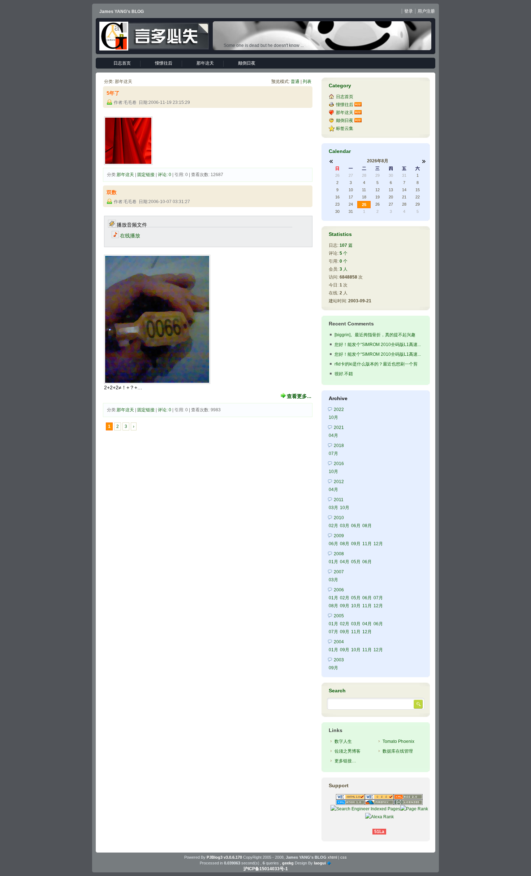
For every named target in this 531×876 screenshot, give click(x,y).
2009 (339, 535)
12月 (378, 543)
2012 (339, 481)
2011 (339, 499)
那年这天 (205, 63)
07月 (333, 453)
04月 (333, 435)
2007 (339, 571)
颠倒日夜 (246, 63)
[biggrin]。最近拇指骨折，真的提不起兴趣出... (374, 335)
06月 (356, 525)
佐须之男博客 (347, 751)
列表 (307, 81)
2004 (339, 641)
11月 (367, 543)
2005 (339, 615)
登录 (408, 11)
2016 (339, 463)
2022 (339, 409)
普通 (295, 81)
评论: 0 (164, 174)
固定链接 (146, 174)
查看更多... (299, 396)
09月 (356, 543)
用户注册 (426, 11)
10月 (333, 417)
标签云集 (344, 128)
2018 (339, 445)
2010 (339, 517)
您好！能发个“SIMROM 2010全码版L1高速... (377, 344)
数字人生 (343, 741)
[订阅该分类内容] (358, 104)
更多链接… (345, 760)
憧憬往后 (163, 63)
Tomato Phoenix (398, 741)
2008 (339, 553)
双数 (112, 192)
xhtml (332, 857)
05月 (356, 561)
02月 (333, 525)
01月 (333, 561)
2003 (339, 659)
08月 (367, 525)
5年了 (113, 93)
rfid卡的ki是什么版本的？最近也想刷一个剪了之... (376, 365)
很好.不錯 (343, 373)
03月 (333, 507)
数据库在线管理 (398, 751)
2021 (339, 427)
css (343, 857)
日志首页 (122, 63)
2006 (339, 589)
